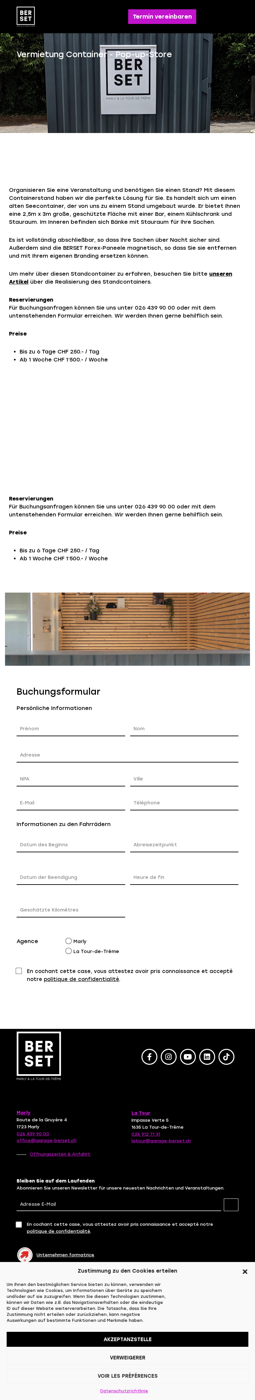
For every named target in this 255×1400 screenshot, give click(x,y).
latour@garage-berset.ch (161, 1140)
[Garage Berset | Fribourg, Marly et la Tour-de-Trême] (28, 17)
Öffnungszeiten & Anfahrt (60, 1154)
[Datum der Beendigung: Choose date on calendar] (24, 891)
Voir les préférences (128, 1376)
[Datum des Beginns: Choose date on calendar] (24, 858)
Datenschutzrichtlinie (124, 1391)
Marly (79, 941)
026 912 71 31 (145, 1134)
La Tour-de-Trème (96, 951)
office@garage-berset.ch (46, 1140)
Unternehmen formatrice (65, 1254)
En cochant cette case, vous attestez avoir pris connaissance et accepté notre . (130, 975)
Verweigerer (127, 1358)
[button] (245, 1271)
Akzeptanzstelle (128, 1339)
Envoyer (219, 1002)
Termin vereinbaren (162, 16)
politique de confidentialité (81, 979)
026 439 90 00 (33, 1133)
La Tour (140, 1113)
